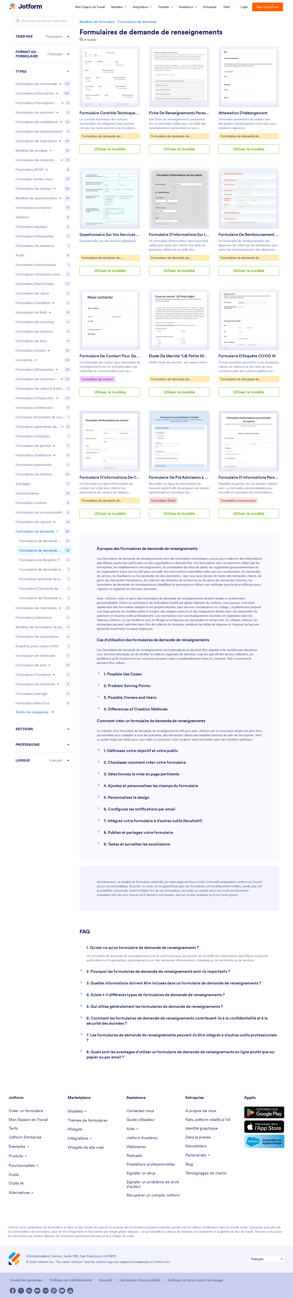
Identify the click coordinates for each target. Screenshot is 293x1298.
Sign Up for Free (267, 7)
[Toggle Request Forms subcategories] (57, 531)
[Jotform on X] (21, 1291)
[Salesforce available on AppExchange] (264, 1141)
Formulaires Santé (164, 500)
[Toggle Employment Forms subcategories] (48, 350)
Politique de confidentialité (71, 1280)
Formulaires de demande (137, 21)
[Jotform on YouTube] (62, 1291)
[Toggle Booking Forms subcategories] (60, 141)
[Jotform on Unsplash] (70, 1291)
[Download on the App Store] (264, 1126)
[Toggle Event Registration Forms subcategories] (62, 103)
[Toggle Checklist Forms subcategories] (53, 303)
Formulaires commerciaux (238, 500)
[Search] (18, 20)
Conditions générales (26, 1280)
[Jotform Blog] (46, 1291)
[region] (43, 398)
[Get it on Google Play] (264, 1112)
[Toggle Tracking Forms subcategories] (49, 665)
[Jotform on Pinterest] (54, 1291)
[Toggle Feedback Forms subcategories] (62, 379)
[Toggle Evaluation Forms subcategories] (56, 369)
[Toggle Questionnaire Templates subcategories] (60, 198)
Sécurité (105, 1280)
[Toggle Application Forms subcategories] (61, 122)
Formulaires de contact (97, 379)
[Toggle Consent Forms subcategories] (62, 160)
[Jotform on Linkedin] (29, 1291)
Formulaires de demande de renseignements (151, 32)
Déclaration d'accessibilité (140, 1280)
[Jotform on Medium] (37, 1291)
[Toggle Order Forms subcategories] (60, 84)
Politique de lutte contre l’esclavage (195, 1280)
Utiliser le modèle (110, 149)
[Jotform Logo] (26, 6)
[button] (43, 36)
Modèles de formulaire (97, 21)
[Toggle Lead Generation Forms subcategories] (62, 426)
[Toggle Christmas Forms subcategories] (50, 312)
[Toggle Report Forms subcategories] (54, 522)
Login (244, 7)
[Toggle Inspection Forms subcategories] (57, 398)
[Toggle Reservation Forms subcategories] (60, 608)
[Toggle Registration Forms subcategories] (57, 93)
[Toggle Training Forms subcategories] (54, 674)
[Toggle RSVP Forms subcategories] (47, 169)
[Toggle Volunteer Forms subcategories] (58, 684)
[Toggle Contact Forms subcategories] (55, 188)
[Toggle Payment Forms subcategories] (57, 112)
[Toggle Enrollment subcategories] (35, 360)
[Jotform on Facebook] (13, 1291)
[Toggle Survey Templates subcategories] (50, 150)
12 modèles (90, 39)
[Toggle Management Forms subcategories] (54, 445)
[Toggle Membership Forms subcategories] (54, 455)
